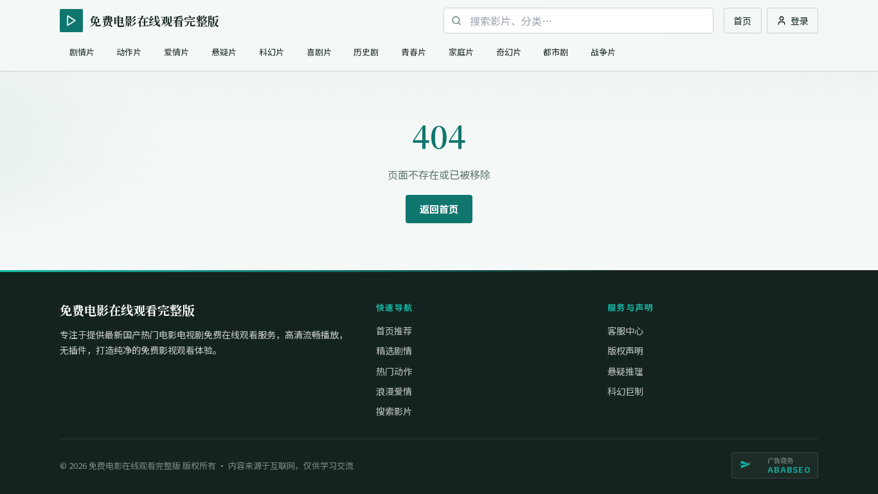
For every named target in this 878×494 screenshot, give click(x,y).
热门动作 (394, 371)
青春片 (413, 52)
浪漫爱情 (394, 391)
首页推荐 (394, 330)
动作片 (128, 52)
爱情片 (176, 52)
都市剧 (555, 52)
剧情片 (81, 52)
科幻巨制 (625, 391)
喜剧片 (319, 52)
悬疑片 (224, 52)
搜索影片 (394, 411)
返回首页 (439, 208)
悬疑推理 (625, 371)
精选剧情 (394, 350)
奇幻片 (508, 52)
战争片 (603, 52)
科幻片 (271, 52)
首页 (742, 20)
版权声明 (625, 350)
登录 (800, 20)
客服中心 (625, 330)
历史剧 (366, 52)
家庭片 (461, 52)
